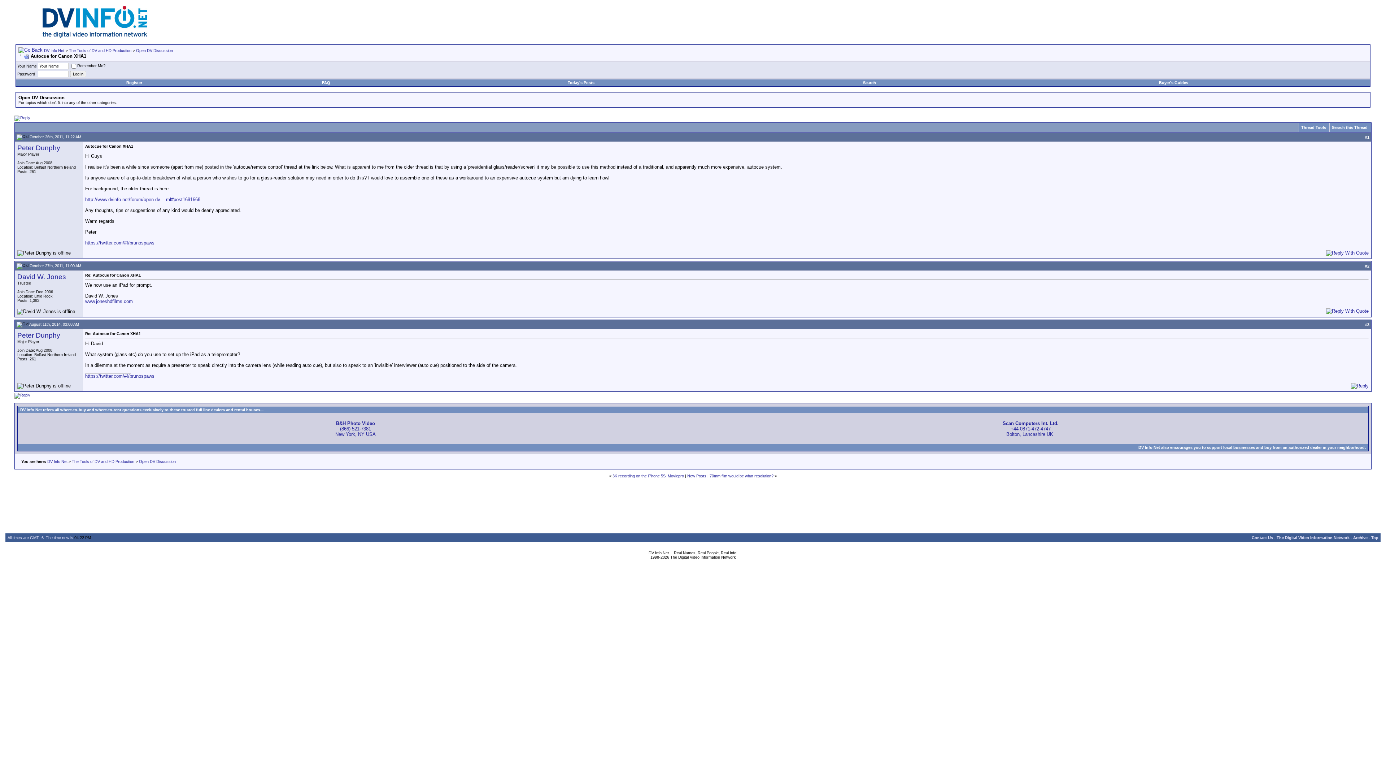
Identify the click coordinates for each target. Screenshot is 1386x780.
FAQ (326, 83)
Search (869, 83)
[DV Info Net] (95, 36)
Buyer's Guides (1173, 83)
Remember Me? (91, 66)
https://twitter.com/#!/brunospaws (119, 243)
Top (1374, 538)
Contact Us (1262, 538)
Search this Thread (1350, 127)
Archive (1360, 538)
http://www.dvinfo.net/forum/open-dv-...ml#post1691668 (142, 199)
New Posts (696, 476)
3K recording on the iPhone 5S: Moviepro (648, 476)
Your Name (27, 66)
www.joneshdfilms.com (109, 301)
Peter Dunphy (38, 148)
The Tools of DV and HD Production (100, 50)
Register (134, 83)
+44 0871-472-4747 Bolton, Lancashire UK (1031, 429)
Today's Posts (581, 83)
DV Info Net (54, 50)
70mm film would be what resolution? (741, 476)
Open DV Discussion (154, 50)
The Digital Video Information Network (1313, 538)
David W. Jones (41, 277)
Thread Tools (1313, 127)
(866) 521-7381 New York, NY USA (355, 429)
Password (26, 74)
